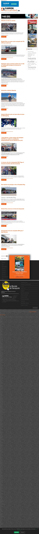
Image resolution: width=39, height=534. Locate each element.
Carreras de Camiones (9, 57)
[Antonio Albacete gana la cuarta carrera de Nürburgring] (8, 122)
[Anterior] (4, 256)
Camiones (34, 52)
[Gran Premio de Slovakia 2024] (8, 191)
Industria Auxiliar (31, 60)
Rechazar (22, 532)
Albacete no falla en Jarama (8, 20)
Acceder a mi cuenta (24, 305)
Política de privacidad (24, 294)
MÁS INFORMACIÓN (33, 311)
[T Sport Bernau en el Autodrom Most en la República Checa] (8, 238)
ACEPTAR (16, 532)
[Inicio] (2, 256)
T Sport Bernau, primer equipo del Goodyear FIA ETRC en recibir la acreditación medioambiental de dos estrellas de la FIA (12, 139)
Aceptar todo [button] (2, 312)
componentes (30, 54)
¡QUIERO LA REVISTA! (19, 276)
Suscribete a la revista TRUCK (26, 284)
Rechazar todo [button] (2, 313)
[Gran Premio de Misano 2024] (8, 215)
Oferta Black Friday (24, 282)
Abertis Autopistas (31, 51)
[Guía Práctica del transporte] (32, 26)
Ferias (33, 55)
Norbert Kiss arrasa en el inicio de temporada (12, 209)
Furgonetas (29, 56)
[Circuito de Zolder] (8, 170)
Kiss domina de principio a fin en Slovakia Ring (13, 184)
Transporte (32, 67)
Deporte (7, 35)
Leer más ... (4, 36)
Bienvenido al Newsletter (25, 292)
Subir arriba (35, 307)
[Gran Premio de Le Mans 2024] (8, 49)
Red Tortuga (29, 65)
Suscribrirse (23, 301)
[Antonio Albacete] (8, 97)
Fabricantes (30, 55)
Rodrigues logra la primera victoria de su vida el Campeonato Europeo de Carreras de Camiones (12, 65)
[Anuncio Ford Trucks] (19, 16)
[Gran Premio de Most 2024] (8, 73)
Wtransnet (33, 68)
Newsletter (22, 290)
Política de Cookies (24, 297)
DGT (34, 54)
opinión (36, 64)
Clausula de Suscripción (25, 299)
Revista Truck (23, 288)
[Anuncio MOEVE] (10, 3)
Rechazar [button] (1, 319)
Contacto (22, 286)
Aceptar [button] (1, 318)
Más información (2, 314)
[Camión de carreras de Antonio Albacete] (8, 27)
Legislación (29, 63)
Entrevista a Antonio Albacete (8, 90)
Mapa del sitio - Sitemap (25, 303)
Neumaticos (32, 64)
